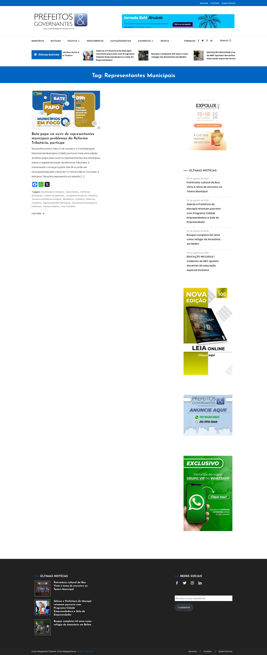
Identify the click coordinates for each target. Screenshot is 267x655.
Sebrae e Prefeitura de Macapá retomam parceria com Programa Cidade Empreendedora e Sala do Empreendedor (108, 55)
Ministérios (68, 199)
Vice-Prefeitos (68, 206)
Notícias (56, 41)
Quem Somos (228, 3)
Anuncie (204, 3)
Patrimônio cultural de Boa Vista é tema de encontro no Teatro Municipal (204, 187)
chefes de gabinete (54, 195)
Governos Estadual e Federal (46, 199)
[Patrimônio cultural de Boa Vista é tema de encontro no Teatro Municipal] (42, 588)
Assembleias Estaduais (52, 191)
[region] (227, 629)
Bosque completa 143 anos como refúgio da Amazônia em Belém (163, 55)
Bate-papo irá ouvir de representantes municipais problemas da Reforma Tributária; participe (63, 138)
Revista (165, 41)
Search (224, 40)
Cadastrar (184, 607)
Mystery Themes (84, 651)
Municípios (38, 41)
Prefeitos (80, 199)
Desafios (93, 195)
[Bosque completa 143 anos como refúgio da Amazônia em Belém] (42, 627)
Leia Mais (37, 213)
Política (72, 41)
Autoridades (72, 191)
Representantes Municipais (56, 202)
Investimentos (95, 41)
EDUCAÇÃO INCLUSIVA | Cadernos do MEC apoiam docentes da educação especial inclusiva (218, 55)
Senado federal (51, 206)
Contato (214, 3)
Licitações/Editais (120, 41)
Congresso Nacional (76, 195)
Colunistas (144, 41)
